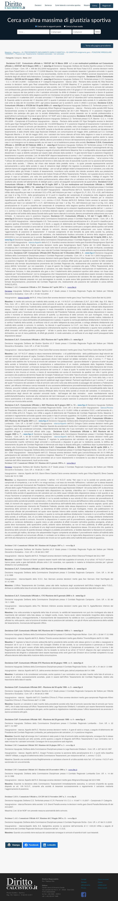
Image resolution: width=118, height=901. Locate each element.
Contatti (83, 879)
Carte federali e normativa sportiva (67, 5)
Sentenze (48, 5)
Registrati (106, 5)
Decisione (8, 291)
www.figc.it (9, 239)
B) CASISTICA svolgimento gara (78, 52)
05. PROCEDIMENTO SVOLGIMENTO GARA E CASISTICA (43, 52)
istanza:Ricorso (106, 407)
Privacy (83, 888)
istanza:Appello (35, 242)
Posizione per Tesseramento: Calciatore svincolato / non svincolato (39, 54)
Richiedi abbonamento (85, 883)
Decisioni (38, 5)
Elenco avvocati (103, 879)
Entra (94, 5)
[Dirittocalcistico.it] (18, 5)
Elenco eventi (102, 888)
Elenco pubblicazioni (102, 883)
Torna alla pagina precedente (97, 45)
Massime (87, 5)
